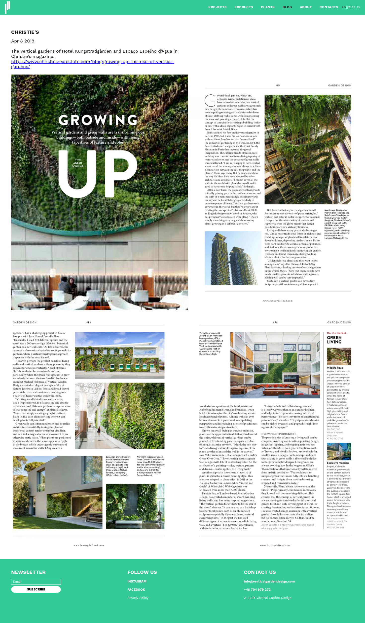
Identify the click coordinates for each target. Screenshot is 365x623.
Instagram (136, 581)
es (353, 7)
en (344, 7)
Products (243, 7)
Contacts (329, 7)
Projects (217, 7)
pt (348, 7)
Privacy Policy (137, 598)
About (306, 7)
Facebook (136, 589)
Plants (268, 7)
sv (358, 7)
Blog (287, 7)
